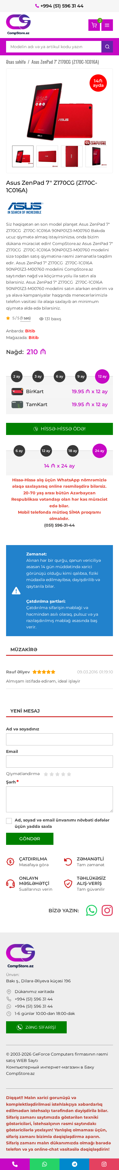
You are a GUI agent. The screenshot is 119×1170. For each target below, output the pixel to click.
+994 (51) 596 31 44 (61, 6)
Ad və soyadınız (22, 729)
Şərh (12, 782)
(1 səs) (25, 318)
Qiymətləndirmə (23, 773)
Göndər (29, 838)
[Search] (107, 46)
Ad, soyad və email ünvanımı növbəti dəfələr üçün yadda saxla (62, 823)
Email (12, 751)
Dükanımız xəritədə (34, 991)
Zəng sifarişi (40, 1027)
